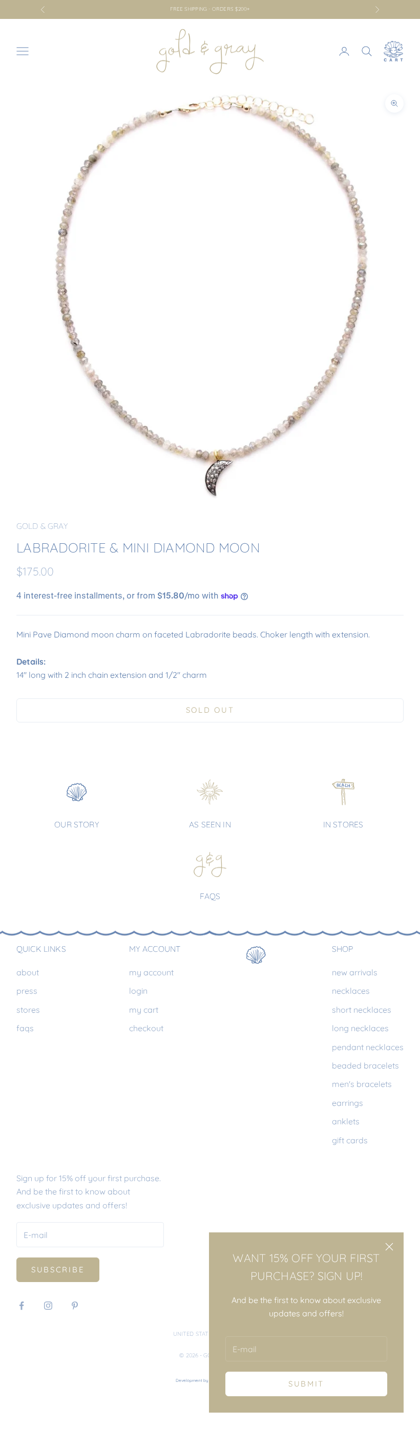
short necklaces (361, 1010)
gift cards (350, 1140)
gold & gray (42, 526)
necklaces (351, 991)
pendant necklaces (368, 1047)
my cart (143, 1010)
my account (151, 972)
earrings (347, 1103)
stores (28, 1010)
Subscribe (58, 1269)
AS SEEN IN (210, 824)
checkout (146, 1028)
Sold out (210, 710)
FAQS (210, 896)
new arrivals (354, 972)
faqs (25, 1028)
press (26, 991)
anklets (346, 1121)
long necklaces (360, 1028)
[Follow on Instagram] (48, 1305)
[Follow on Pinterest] (75, 1305)
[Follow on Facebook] (21, 1305)
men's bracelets (362, 1084)
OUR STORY (76, 824)
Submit (306, 1384)
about (27, 972)
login (138, 991)
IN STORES (343, 824)
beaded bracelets (365, 1065)
